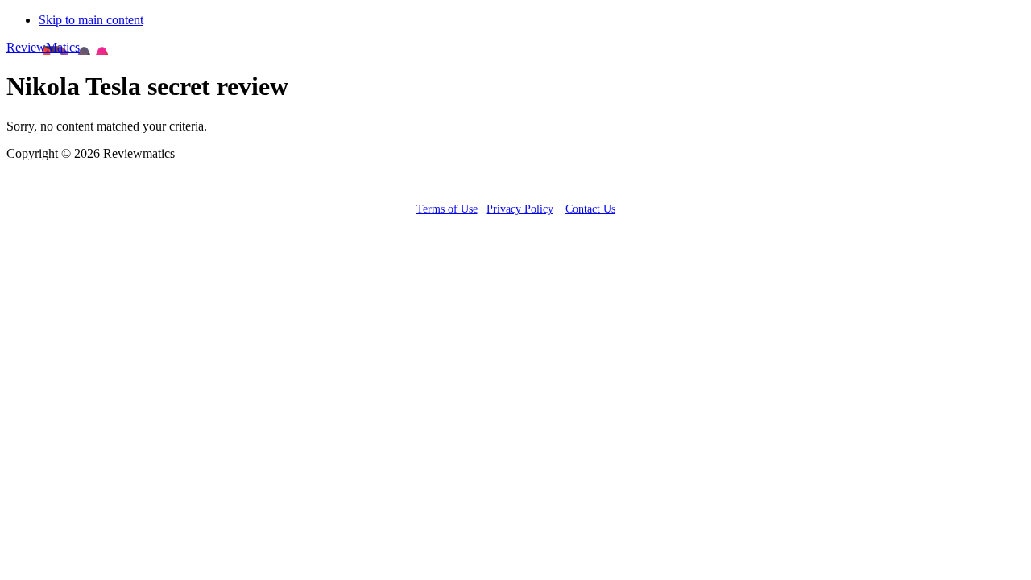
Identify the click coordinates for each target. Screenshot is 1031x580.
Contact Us (590, 209)
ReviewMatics (43, 47)
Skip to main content (91, 20)
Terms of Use (447, 209)
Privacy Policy (520, 209)
